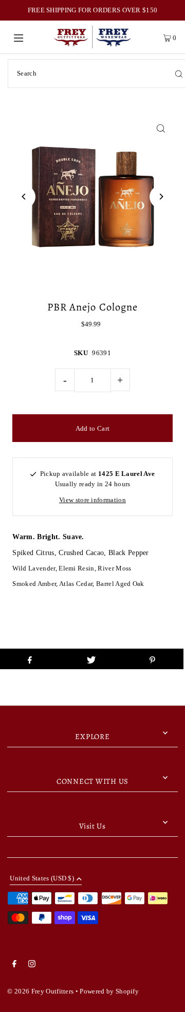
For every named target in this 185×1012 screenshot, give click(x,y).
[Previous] (23, 196)
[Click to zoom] (161, 128)
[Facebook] (14, 965)
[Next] (161, 196)
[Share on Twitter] (91, 659)
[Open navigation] (29, 37)
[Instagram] (31, 965)
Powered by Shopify (109, 991)
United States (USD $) (42, 878)
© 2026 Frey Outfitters (40, 991)
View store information (92, 500)
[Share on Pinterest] (152, 659)
